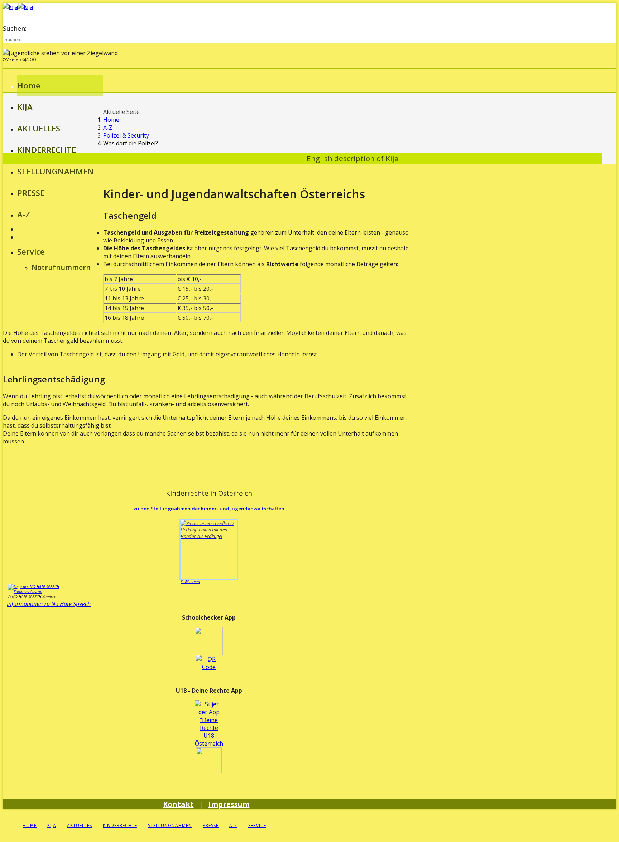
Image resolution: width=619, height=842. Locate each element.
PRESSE (30, 192)
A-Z (23, 214)
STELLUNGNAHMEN (55, 171)
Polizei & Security (126, 135)
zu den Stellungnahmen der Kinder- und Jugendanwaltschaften (209, 508)
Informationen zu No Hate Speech (49, 604)
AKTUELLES (38, 128)
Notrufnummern (61, 267)
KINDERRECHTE (46, 149)
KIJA (25, 106)
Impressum (229, 804)
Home (28, 85)
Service (31, 251)
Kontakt (178, 804)
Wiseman (190, 581)
